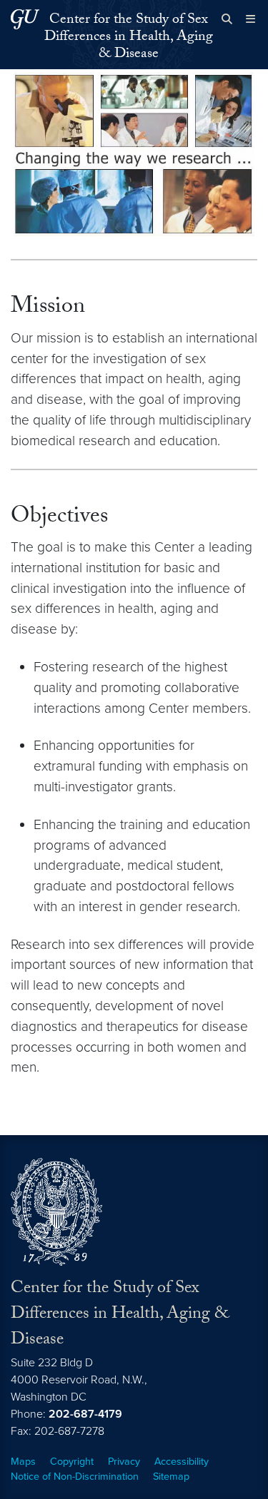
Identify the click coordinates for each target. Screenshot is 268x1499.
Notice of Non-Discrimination (75, 1476)
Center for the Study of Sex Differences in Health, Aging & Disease (128, 37)
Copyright (72, 1461)
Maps (23, 1461)
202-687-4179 (85, 1414)
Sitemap (171, 1476)
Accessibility (181, 1461)
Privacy (124, 1461)
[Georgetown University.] (25, 19)
